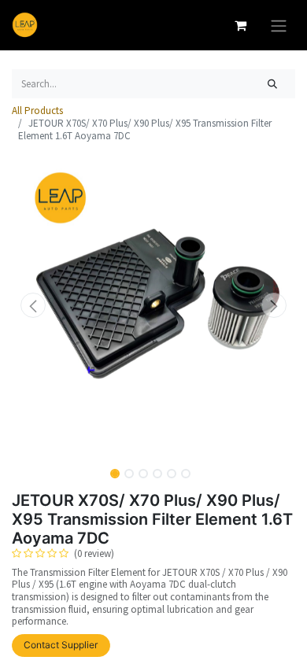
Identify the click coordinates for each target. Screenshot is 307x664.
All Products (37, 110)
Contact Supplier (61, 645)
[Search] (272, 84)
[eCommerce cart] (240, 25)
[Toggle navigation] (278, 25)
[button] (33, 305)
